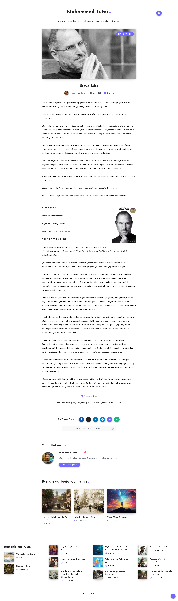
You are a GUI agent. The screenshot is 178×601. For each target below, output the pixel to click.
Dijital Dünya (74, 22)
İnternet (116, 22)
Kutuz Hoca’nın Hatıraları (73, 559)
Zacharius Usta (23, 566)
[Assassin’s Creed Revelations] (142, 562)
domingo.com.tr (62, 231)
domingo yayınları (73, 403)
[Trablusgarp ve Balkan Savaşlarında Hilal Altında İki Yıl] (53, 574)
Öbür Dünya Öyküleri (117, 517)
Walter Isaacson (114, 403)
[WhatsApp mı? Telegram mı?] (98, 562)
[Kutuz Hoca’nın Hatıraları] (53, 562)
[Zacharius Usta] (9, 569)
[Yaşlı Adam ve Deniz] (9, 557)
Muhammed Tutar (88, 12)
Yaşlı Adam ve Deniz (25, 554)
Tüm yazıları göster (69, 465)
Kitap (60, 22)
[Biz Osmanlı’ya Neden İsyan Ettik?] (98, 574)
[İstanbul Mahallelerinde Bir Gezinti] (142, 574)
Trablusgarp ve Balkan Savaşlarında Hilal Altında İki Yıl (71, 574)
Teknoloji (87, 22)
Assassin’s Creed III (159, 547)
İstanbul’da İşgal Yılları (85, 517)
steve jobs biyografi (99, 403)
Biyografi (88, 396)
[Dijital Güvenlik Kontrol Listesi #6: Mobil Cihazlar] (98, 550)
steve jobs (85, 403)
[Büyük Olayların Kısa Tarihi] (53, 550)
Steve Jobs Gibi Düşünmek (86, 195)
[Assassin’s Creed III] (142, 550)
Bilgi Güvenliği (102, 22)
